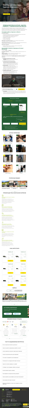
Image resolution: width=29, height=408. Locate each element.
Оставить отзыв (24, 321)
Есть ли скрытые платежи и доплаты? (10, 344)
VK (10, 89)
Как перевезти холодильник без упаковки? (11, 373)
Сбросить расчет (24, 125)
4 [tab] (14, 304)
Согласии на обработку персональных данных (13, 128)
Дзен (12, 89)
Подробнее (7, 335)
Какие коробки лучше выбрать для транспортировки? (13, 376)
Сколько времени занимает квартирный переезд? (12, 351)
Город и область (18, 100)
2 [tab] (7, 338)
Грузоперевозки (8, 399)
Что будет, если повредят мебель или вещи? (11, 367)
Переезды (7, 400)
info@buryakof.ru (10, 394)
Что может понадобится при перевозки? (10, 357)
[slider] (10, 86)
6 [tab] (16, 304)
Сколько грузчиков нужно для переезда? (10, 354)
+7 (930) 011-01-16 (10, 392)
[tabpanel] (6, 185)
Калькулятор (24, 389)
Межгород (10, 100)
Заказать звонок (16, 389)
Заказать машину (23, 123)
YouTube (9, 89)
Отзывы (3, 400)
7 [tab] (17, 304)
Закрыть (25, 404)
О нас (2, 399)
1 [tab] (11, 191)
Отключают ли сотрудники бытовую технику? (11, 360)
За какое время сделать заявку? (9, 370)
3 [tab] (8, 338)
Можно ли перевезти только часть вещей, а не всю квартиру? (12, 383)
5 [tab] (15, 304)
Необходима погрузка (6, 106)
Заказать (10, 260)
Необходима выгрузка (14, 106)
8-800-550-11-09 (10, 391)
